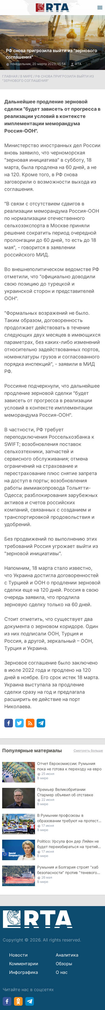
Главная (10, 76)
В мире (26, 76)
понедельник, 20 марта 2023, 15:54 (38, 64)
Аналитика (67, 955)
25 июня (47, 774)
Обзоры (64, 963)
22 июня (47, 800)
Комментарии (23, 963)
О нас (62, 972)
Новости (18, 955)
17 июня (47, 825)
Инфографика (23, 972)
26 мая (46, 877)
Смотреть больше (88, 750)
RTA (78, 64)
